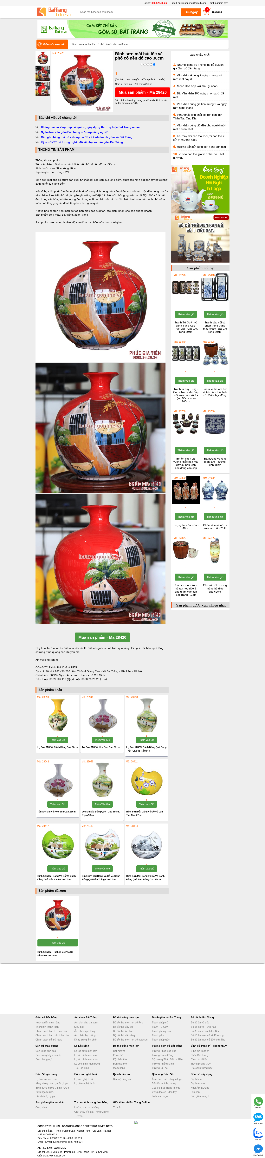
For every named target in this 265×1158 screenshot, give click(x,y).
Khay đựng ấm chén (85, 1039)
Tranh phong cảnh (162, 1031)
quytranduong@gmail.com (192, 3)
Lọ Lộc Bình (81, 1045)
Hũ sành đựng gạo (46, 1096)
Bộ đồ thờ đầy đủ (123, 1026)
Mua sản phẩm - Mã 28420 (143, 92)
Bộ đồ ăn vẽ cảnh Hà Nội (205, 1031)
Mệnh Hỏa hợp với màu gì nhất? (197, 86)
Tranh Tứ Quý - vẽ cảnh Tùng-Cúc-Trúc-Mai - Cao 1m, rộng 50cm (186, 327)
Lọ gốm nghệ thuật (84, 1083)
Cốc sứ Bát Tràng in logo (166, 1087)
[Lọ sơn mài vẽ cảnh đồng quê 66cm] (57, 715)
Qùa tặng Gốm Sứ (163, 1074)
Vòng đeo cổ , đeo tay (164, 1092)
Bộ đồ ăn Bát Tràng (202, 1017)
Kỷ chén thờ (120, 1059)
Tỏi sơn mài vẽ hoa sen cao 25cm (56, 811)
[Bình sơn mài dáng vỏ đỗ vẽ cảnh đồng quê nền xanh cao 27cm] (57, 843)
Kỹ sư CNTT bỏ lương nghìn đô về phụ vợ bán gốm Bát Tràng (82, 142)
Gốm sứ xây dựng (201, 1074)
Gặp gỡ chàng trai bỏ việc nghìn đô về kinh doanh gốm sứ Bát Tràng (86, 137)
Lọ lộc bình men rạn (85, 1055)
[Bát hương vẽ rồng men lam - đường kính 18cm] (214, 437)
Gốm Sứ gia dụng (46, 1074)
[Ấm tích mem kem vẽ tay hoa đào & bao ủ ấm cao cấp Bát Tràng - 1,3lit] (185, 564)
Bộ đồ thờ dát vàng (124, 1035)
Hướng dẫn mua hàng (48, 1022)
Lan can (195, 1092)
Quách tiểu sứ (121, 1074)
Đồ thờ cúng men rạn (126, 1017)
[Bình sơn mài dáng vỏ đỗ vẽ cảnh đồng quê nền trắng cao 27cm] (102, 843)
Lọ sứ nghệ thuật (84, 1079)
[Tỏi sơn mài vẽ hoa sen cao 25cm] (57, 779)
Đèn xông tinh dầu (46, 1050)
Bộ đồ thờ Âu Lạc (123, 1031)
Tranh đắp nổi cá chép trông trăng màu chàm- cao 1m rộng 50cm (215, 327)
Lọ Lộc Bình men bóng (87, 1063)
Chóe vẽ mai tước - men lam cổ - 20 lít (215, 527)
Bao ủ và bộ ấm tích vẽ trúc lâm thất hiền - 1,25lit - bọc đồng (215, 392)
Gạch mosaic (198, 1083)
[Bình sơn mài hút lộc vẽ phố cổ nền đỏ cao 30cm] (82, 111)
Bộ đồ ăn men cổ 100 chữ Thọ (208, 1039)
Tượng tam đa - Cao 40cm (185, 527)
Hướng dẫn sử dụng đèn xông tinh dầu (201, 146)
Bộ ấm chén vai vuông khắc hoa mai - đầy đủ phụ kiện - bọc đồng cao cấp (185, 463)
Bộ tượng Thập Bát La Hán (167, 1059)
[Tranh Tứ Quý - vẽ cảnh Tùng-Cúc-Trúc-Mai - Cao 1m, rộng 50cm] (185, 301)
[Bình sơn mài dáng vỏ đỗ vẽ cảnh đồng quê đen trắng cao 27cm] (146, 843)
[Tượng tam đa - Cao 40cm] (185, 503)
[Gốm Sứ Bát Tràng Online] (57, 12)
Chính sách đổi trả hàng (49, 1039)
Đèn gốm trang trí (200, 1096)
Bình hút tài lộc (199, 1059)
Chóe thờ (118, 1055)
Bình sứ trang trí (200, 1050)
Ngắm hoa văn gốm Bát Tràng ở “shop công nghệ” (74, 132)
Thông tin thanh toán (47, 1026)
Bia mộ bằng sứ (122, 1079)
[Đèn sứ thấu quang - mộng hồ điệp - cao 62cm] (214, 564)
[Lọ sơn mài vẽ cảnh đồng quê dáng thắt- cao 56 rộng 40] (146, 715)
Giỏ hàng (217, 12)
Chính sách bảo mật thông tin (52, 1035)
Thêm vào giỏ (57, 740)
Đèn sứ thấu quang (47, 1045)
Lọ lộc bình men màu (86, 1059)
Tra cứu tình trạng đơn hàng (91, 1102)
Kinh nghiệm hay (219, 3)
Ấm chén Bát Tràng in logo (167, 1079)
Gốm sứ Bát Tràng (46, 1017)
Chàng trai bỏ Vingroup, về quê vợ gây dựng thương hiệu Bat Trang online (90, 127)
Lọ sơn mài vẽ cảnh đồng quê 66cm (57, 747)
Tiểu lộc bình (81, 1067)
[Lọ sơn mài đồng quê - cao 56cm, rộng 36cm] (102, 779)
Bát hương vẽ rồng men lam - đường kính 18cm (215, 461)
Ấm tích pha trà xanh (86, 1022)
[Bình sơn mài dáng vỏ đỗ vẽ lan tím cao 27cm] (146, 779)
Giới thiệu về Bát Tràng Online (91, 1111)
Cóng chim (42, 1107)
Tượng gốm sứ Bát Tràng (167, 1045)
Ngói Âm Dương (200, 1087)
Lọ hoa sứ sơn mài (46, 1079)
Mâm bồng (119, 1067)
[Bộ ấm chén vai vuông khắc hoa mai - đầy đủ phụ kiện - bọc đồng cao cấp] (185, 437)
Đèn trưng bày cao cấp (48, 1055)
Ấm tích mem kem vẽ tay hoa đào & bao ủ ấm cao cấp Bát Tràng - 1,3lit (186, 590)
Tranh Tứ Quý (160, 1026)
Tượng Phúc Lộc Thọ (164, 1050)
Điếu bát (79, 1026)
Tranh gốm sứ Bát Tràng (166, 1017)
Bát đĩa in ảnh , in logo (164, 1083)
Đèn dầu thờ (120, 1063)
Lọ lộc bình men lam (85, 1050)
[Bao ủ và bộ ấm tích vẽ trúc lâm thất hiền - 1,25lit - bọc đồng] (214, 367)
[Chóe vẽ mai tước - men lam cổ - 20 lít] (214, 503)
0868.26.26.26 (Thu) (94, 679)
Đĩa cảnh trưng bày (201, 1067)
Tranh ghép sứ (160, 1022)
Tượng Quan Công (162, 1055)
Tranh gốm (158, 1035)
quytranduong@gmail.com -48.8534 (64, 1142)
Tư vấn (78, 1116)
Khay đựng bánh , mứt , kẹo (52, 1083)
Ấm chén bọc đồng (84, 1035)
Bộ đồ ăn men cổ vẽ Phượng (207, 1035)
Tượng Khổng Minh (163, 1063)
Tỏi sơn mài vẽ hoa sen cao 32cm (101, 747)
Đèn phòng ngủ (44, 1059)
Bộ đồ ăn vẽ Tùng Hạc (203, 1026)
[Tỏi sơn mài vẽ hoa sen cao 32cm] (102, 715)
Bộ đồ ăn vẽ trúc (200, 1022)
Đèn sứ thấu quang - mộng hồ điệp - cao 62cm (215, 588)
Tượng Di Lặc (160, 1067)
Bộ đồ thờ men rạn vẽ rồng (128, 1022)
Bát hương (119, 1050)
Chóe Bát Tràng (199, 1055)
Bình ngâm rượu (45, 1092)
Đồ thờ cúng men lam (126, 1045)
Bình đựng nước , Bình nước (52, 1087)
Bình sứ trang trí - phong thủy (209, 1045)
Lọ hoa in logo (160, 1096)
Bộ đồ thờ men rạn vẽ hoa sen (130, 1039)
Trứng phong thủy (201, 1063)
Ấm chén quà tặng (84, 1031)
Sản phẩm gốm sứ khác (50, 1102)
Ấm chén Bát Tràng (85, 1017)
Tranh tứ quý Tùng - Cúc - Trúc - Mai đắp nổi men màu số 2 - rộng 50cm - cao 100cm (185, 395)
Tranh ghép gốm (161, 1039)
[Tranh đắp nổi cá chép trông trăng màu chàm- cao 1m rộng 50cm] (214, 301)
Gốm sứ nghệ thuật (86, 1074)
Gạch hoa (196, 1079)
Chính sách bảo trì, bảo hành (52, 1031)
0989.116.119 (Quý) (62, 679)
